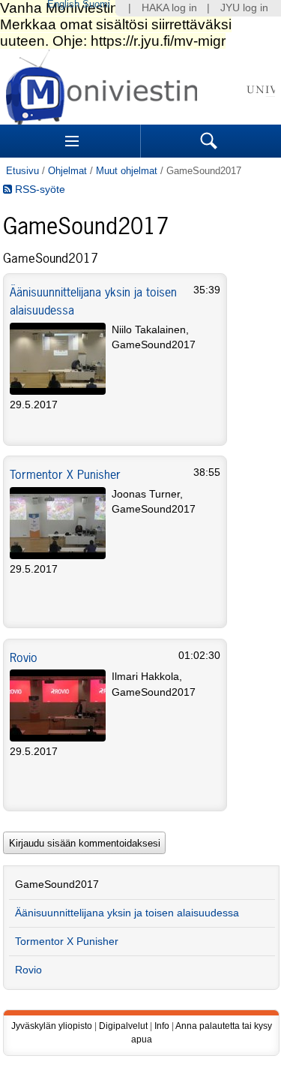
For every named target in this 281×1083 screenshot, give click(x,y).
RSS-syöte (38, 189)
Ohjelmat (67, 170)
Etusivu (22, 170)
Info (161, 1026)
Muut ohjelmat (126, 170)
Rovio (23, 657)
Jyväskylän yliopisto (51, 1026)
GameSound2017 (57, 884)
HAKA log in (169, 8)
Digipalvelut (123, 1026)
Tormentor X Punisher (65, 474)
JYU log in (244, 8)
